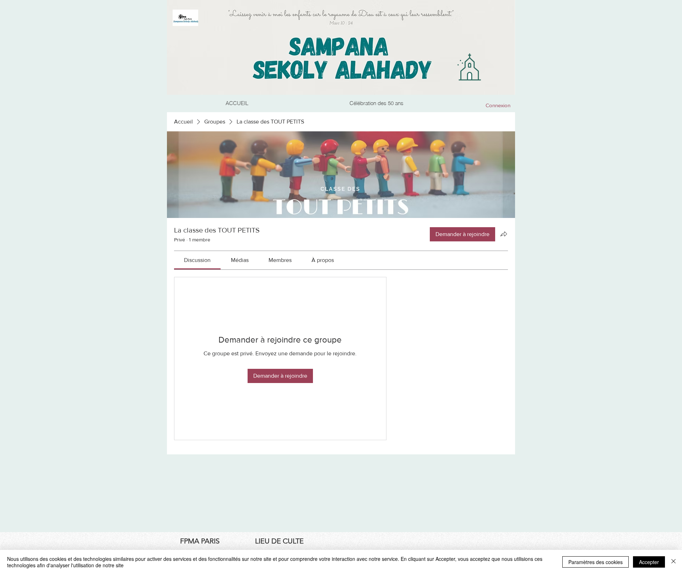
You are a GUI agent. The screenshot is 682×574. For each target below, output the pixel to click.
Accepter (649, 561)
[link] (197, 260)
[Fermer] (673, 562)
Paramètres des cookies (595, 561)
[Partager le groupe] (503, 234)
